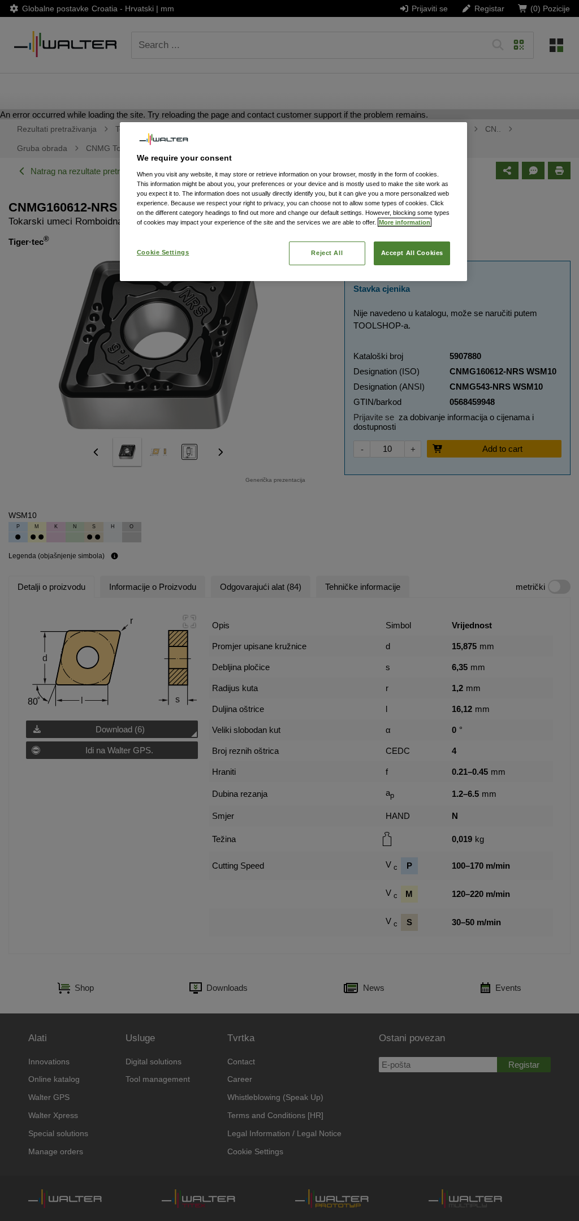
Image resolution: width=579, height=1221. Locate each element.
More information (404, 222)
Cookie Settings (163, 252)
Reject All (327, 252)
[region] (293, 201)
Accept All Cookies (412, 252)
